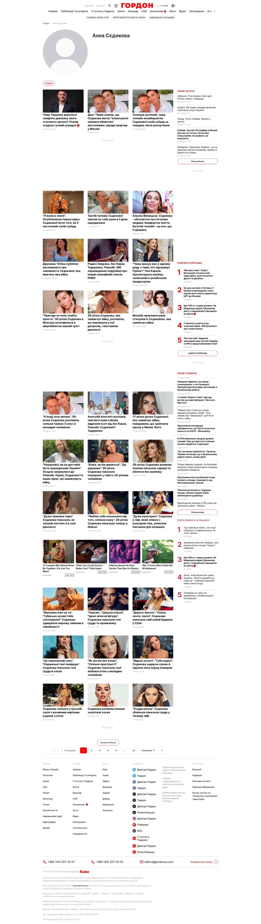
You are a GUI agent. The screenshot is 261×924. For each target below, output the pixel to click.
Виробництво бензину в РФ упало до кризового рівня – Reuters (197, 504)
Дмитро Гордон (146, 769)
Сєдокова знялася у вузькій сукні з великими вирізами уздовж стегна (62, 712)
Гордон (46, 23)
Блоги (121, 11)
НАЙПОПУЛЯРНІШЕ (189, 263)
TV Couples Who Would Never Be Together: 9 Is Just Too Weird (58, 568)
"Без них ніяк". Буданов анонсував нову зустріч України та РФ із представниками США (201, 341)
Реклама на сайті (201, 781)
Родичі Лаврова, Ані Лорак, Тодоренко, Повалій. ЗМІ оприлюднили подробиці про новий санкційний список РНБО (107, 271)
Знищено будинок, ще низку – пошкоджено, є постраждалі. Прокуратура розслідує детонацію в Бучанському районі (197, 385)
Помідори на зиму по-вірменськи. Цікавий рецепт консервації (198, 595)
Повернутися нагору (201, 862)
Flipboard (142, 824)
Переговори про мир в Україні (129, 17)
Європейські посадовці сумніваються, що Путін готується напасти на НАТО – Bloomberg (196, 428)
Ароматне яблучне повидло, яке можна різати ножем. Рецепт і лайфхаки (201, 545)
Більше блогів (197, 161)
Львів (105, 775)
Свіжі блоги (186, 91)
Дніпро (106, 798)
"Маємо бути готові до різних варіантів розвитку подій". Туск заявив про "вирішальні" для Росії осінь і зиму (195, 414)
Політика (48, 775)
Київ (105, 769)
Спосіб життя (50, 810)
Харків (106, 792)
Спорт (46, 792)
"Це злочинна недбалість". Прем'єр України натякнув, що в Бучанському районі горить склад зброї (197, 454)
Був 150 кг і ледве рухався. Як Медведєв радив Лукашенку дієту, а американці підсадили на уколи (200, 309)
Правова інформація (203, 787)
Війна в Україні (50, 769)
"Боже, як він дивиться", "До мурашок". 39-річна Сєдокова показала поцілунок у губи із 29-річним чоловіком (108, 471)
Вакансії (196, 769)
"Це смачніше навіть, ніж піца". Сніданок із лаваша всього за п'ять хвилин (200, 530)
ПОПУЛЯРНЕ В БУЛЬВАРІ (193, 520)
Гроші (46, 781)
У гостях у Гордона (102, 11)
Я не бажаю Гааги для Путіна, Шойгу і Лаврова (194, 97)
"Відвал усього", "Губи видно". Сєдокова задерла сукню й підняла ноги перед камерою (153, 664)
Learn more (69, 575)
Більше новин (197, 512)
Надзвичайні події (52, 816)
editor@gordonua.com (159, 862)
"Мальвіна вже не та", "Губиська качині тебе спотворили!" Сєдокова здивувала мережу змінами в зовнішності (63, 619)
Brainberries (47, 575)
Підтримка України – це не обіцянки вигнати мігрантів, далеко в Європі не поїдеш (197, 150)
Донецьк (107, 787)
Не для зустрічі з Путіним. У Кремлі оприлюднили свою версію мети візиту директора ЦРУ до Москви (200, 292)
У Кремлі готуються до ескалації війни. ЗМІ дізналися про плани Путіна (200, 326)
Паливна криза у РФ (97, 17)
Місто (105, 764)
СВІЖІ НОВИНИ (187, 373)
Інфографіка (49, 822)
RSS (139, 830)
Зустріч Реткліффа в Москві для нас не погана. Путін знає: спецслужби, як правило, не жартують (197, 134)
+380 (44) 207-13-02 (109, 862)
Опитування (196, 11)
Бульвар (133, 11)
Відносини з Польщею (162, 17)
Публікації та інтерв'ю (74, 11)
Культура (48, 798)
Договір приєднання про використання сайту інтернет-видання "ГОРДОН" (173, 796)
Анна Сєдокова (60, 23)
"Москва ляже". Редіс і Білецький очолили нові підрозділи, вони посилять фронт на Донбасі (198, 274)
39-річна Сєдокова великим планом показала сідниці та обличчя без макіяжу (152, 468)
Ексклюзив (157, 11)
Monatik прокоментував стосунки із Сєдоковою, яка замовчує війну (152, 319)
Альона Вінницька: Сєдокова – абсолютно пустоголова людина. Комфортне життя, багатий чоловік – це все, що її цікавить (153, 223)
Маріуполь (108, 804)
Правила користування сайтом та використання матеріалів (173, 770)
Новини (53, 11)
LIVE (144, 11)
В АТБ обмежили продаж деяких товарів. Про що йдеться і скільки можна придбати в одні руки (195, 441)
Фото (173, 11)
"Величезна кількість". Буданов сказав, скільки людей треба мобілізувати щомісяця (194, 493)
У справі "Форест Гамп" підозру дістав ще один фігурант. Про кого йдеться (196, 400)
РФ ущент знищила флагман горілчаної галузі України (196, 108)
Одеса (106, 781)
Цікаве (46, 828)
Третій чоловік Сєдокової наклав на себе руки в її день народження (108, 219)
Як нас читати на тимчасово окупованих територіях (204, 795)
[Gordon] (137, 6)
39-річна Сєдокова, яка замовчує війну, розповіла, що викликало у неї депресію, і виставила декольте (106, 322)
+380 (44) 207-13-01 (61, 862)
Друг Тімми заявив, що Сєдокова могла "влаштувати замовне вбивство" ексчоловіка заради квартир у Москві (108, 122)
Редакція (197, 775)
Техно (46, 804)
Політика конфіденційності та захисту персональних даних (173, 782)
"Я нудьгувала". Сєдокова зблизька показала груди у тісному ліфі (151, 712)
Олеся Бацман (146, 812)
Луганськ (108, 810)
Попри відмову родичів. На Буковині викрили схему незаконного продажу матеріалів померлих (197, 467)
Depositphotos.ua (80, 885)
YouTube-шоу (80, 828)
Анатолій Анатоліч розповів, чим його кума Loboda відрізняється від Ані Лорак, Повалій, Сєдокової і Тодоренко (107, 423)
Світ (45, 787)
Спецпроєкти (80, 833)
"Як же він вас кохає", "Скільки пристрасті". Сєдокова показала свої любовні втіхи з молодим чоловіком (105, 667)
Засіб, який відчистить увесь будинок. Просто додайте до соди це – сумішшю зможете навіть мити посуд (199, 579)
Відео (182, 11)
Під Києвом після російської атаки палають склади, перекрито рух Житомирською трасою (196, 480)
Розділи (76, 764)
